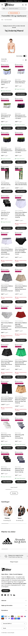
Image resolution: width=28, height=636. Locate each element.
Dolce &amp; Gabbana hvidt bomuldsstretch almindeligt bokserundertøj (7, 251)
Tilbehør (7, 518)
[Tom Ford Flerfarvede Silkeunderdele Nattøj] (21, 173)
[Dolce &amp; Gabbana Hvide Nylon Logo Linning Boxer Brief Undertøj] (21, 203)
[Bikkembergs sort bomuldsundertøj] (7, 459)
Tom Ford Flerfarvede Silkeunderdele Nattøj (21, 183)
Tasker (20, 518)
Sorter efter (4, 59)
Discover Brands (14, 13)
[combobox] (14, 8)
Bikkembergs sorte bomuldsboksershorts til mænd (20, 116)
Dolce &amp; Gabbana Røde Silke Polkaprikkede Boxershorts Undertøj (21, 325)
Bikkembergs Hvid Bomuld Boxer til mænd (6, 82)
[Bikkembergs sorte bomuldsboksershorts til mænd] (21, 106)
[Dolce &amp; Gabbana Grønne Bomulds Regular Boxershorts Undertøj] (21, 352)
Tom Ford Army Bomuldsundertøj (5, 183)
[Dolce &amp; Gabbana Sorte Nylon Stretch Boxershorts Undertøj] (7, 388)
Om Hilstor (5, 590)
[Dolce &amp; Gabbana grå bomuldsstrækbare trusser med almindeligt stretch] (7, 313)
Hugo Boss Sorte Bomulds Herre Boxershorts (5, 214)
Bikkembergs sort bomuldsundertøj (6, 469)
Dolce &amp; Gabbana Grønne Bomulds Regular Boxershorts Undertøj (21, 363)
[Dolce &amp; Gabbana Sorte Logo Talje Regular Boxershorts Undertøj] (7, 352)
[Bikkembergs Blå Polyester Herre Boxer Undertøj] (21, 459)
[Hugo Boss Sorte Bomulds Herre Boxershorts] (7, 203)
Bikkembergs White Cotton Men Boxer (20, 81)
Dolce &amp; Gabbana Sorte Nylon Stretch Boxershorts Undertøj (7, 399)
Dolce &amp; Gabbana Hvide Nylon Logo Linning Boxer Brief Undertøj (21, 215)
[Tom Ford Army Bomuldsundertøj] (7, 173)
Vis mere (14, 493)
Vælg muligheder (7, 94)
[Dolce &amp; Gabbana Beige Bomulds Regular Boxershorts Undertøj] (21, 276)
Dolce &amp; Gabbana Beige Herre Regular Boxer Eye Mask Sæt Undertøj (21, 400)
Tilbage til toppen (14, 561)
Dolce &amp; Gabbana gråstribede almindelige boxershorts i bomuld (7, 288)
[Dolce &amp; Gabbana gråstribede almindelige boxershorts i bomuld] (7, 276)
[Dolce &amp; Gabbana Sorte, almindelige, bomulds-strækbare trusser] (21, 240)
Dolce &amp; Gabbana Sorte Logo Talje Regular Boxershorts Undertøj (7, 363)
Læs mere (20, 1)
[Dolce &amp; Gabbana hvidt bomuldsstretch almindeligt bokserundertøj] (7, 240)
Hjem (2, 19)
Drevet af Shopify (11, 632)
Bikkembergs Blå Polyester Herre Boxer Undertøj (19, 470)
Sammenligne (19, 56)
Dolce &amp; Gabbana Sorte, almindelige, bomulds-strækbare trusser (21, 251)
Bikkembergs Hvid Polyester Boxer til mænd (6, 436)
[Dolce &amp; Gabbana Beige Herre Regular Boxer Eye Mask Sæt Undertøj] (21, 388)
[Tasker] (19, 510)
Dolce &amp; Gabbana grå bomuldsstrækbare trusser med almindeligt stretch (7, 326)
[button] (25, 4)
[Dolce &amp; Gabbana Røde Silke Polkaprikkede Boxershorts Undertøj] (21, 313)
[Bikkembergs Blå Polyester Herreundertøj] (21, 425)
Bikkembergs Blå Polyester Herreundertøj (19, 436)
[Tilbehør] (7, 510)
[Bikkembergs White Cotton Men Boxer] (21, 72)
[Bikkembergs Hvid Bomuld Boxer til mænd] (7, 72)
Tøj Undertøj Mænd (8, 19)
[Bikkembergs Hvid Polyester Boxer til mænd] (7, 425)
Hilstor (5, 632)
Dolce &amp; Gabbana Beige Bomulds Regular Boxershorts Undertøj (21, 288)
